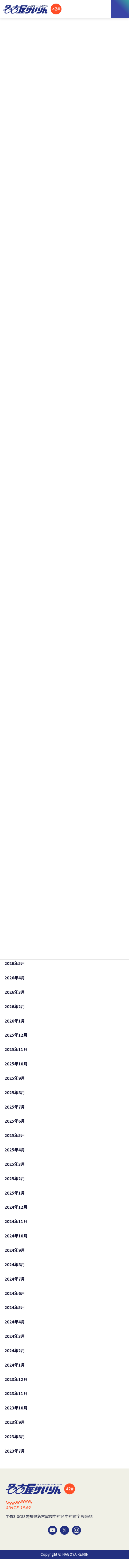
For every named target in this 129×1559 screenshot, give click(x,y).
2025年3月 (14, 1164)
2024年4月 (14, 1322)
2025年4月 (14, 1150)
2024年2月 (14, 1350)
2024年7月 (14, 1279)
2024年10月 (16, 1236)
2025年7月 (14, 1106)
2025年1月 (14, 1192)
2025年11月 (16, 1049)
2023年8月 (14, 1436)
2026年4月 (14, 978)
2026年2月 (14, 1006)
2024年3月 (14, 1336)
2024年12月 (16, 1207)
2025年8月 (14, 1092)
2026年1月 (14, 1020)
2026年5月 (14, 963)
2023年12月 (16, 1379)
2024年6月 (14, 1293)
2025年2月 (14, 1178)
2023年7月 (14, 1451)
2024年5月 (14, 1307)
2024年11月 (16, 1221)
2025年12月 (16, 1035)
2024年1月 (14, 1365)
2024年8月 (14, 1264)
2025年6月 (14, 1121)
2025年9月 (14, 1078)
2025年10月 (16, 1064)
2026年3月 (14, 992)
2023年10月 (16, 1408)
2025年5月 (14, 1135)
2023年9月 (14, 1422)
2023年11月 (16, 1393)
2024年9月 (14, 1250)
